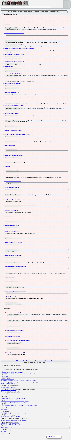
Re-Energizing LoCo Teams (8, 160)
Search (54, 436)
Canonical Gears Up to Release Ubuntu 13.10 (11, 79)
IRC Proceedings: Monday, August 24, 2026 (6, 412)
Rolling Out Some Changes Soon (4, 409)
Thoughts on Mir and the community (10, 296)
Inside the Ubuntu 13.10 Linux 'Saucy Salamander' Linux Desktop (14, 105)
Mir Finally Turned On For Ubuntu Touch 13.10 (11, 92)
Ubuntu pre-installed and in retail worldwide (11, 149)
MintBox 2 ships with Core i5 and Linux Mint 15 (13, 336)
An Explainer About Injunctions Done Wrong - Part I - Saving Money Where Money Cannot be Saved (13, 398)
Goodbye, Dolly (2, 367)
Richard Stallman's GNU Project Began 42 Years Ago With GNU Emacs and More (10, 391)
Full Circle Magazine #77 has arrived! (10, 219)
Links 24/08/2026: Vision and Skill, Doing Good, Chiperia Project (8, 430)
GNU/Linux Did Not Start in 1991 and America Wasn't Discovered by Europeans (10, 406)
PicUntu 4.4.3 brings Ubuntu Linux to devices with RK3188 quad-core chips (15, 271)
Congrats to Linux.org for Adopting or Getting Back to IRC (8, 417)
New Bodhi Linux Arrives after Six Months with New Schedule (15, 330)
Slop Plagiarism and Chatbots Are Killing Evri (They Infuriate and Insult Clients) (10, 423)
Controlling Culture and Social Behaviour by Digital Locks (7, 379)
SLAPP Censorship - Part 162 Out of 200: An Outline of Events (8, 387)
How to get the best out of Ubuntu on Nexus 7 (11, 175)
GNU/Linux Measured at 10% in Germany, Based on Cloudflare (8, 390)
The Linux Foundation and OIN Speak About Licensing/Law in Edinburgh (25, 360)
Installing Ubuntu (7, 166)
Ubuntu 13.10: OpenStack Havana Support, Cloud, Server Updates (14, 61)
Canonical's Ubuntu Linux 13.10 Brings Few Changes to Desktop (14, 59)
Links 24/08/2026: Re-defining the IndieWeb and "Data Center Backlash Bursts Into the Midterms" (12, 424)
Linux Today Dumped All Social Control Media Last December (8, 383)
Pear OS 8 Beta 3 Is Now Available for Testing (12, 347)
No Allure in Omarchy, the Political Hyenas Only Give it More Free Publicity (10, 364)
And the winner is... (9, 318)
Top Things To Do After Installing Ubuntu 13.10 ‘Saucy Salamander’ (14, 97)
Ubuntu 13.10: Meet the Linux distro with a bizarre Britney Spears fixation (15, 266)
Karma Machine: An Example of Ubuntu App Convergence (13, 130)
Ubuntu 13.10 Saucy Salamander (9, 52)
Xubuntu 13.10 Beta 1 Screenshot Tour (10, 277)
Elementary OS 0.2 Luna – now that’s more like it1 (13, 312)
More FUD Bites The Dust (8, 25)
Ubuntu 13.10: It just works (8, 66)
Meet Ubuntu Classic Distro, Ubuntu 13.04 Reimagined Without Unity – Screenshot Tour (17, 134)
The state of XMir (7, 24)
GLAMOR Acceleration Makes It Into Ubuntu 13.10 (12, 170)
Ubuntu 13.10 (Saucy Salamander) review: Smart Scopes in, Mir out (14, 33)
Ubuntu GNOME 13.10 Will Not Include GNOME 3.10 (12, 260)
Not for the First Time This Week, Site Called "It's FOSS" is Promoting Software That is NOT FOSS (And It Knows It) (15, 401)
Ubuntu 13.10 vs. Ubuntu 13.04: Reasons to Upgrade (12, 101)
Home (49, 436)
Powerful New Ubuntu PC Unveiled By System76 (11, 187)
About (51, 436)
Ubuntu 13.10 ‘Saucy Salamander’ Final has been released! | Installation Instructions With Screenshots (19, 48)
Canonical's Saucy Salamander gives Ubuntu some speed (13, 83)
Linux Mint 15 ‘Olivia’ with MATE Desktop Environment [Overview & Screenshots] (18, 340)
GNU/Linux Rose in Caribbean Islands (5, 376)
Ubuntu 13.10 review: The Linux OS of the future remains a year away (14, 44)
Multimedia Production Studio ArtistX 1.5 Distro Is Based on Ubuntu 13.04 (16, 324)
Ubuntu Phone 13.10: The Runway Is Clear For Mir (12, 70)
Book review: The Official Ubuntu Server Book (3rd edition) (13, 192)
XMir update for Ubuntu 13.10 (9, 139)
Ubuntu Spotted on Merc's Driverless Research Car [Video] (13, 73)
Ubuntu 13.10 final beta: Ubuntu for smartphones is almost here (14, 155)
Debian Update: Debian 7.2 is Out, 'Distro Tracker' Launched (44, 360)
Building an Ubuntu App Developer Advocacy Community (13, 181)
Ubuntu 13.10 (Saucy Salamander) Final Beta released (12, 231)
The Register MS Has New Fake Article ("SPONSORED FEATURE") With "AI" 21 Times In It (12, 372)
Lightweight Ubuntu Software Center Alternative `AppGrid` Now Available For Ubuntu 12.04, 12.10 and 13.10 (20, 205)
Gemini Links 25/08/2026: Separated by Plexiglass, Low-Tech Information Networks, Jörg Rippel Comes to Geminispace (15, 413)
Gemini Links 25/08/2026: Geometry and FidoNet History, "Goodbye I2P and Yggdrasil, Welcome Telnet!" (13, 402)
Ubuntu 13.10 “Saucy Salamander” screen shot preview (12, 255)
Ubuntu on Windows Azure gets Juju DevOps (11, 210)
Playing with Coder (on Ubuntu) (9, 216)
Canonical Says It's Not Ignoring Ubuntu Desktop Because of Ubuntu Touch (15, 291)
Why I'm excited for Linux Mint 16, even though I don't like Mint (15, 352)
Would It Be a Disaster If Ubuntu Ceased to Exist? (12, 113)
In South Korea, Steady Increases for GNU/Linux (6, 427)
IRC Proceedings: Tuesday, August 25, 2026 (6, 395)
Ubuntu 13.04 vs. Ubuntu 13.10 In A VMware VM (12, 247)
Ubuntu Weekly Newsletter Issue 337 (10, 125)
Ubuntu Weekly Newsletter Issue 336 (10, 145)
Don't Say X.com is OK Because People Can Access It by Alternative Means (10, 384)
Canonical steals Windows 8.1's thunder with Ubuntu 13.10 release (14, 54)
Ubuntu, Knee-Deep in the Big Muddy (10, 118)
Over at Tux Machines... (3, 394)
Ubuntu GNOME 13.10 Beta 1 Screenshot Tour (11, 281)
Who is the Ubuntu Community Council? (10, 302)
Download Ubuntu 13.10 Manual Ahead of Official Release (13, 58)
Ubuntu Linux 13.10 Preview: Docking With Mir (11, 225)
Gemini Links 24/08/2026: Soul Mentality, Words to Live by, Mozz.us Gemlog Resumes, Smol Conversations (13, 420)
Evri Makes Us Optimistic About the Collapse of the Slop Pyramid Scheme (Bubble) (10, 416)
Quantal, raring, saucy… (8, 38)
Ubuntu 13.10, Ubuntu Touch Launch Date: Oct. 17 (12, 199)
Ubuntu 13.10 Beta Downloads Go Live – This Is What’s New (13, 242)
